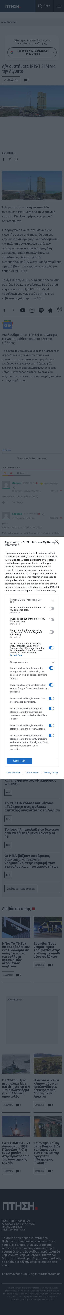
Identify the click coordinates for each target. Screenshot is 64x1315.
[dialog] (32, 657)
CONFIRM (19, 761)
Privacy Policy (50, 772)
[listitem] (32, 601)
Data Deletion (13, 772)
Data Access (32, 772)
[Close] (57, 543)
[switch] (51, 608)
